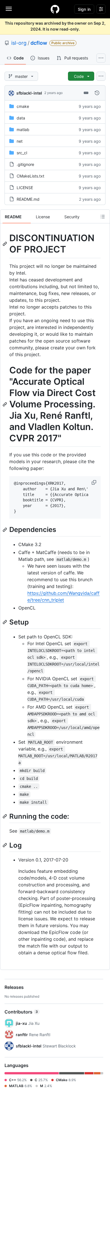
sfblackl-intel (29, 93)
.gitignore (25, 164)
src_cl (22, 152)
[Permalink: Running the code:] (5, 816)
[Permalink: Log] (5, 845)
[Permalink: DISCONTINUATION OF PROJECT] (5, 244)
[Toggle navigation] (9, 9)
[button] (94, 482)
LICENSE (25, 187)
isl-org (19, 43)
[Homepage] (55, 9)
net (20, 141)
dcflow (38, 43)
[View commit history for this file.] (97, 93)
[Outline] (102, 216)
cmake (23, 106)
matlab (23, 129)
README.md (28, 199)
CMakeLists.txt (30, 176)
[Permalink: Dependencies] (5, 530)
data (21, 118)
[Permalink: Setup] (5, 622)
